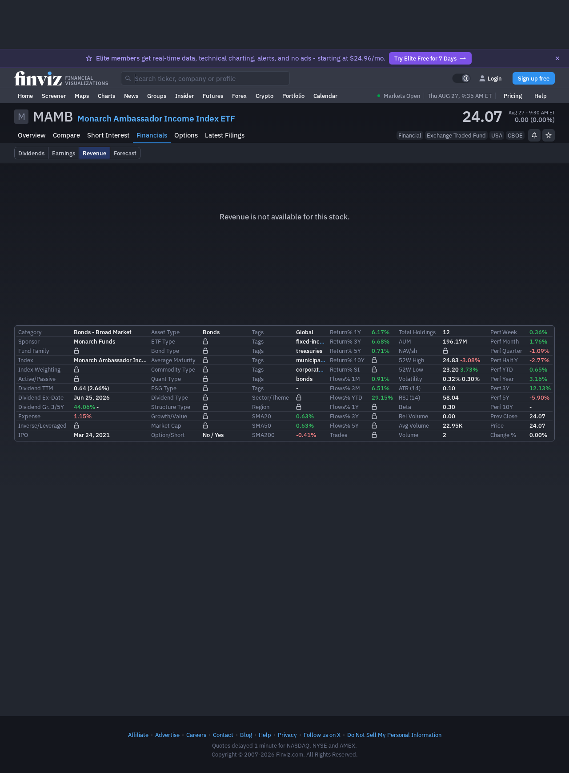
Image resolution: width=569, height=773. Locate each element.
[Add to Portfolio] (548, 135)
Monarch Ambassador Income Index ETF (156, 118)
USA (496, 135)
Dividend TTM (35, 388)
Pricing (513, 95)
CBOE (515, 135)
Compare (66, 135)
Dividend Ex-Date (41, 397)
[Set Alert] (534, 135)
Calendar (325, 95)
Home (25, 95)
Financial (409, 135)
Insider (184, 95)
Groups (156, 95)
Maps (82, 95)
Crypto (264, 95)
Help (540, 95)
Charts (106, 95)
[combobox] (205, 78)
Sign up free (533, 78)
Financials (151, 135)
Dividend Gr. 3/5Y (41, 406)
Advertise (167, 734)
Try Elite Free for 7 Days (425, 58)
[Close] (557, 58)
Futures (213, 95)
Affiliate (138, 734)
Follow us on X (322, 734)
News (131, 95)
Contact (223, 734)
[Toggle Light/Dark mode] (461, 78)
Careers (196, 734)
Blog (246, 734)
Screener (54, 95)
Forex (239, 95)
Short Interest (108, 135)
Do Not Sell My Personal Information (394, 734)
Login (495, 78)
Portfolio (293, 95)
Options (186, 135)
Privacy (287, 734)
